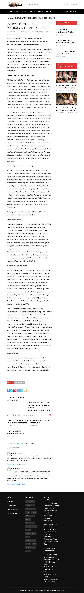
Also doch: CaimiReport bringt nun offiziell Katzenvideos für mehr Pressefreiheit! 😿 (66, 110)
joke (27, 515)
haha (27, 512)
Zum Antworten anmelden (16, 464)
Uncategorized (39, 31)
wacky (28, 544)
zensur (28, 551)
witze (33, 547)
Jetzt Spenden (65, 11)
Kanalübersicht (51, 11)
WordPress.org (12, 513)
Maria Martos (15, 469)
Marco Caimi (11, 31)
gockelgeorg (31, 508)
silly (27, 536)
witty (34, 544)
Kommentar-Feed (12, 509)
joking (28, 519)
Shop (24, 11)
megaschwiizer (31, 526)
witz (27, 547)
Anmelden (10, 501)
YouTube (32, 11)
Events (17, 11)
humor (33, 512)
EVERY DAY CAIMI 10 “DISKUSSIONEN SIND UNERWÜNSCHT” (14, 433)
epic (33, 505)
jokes (33, 515)
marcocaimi (30, 522)
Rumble (40, 11)
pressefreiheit (31, 533)
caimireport (30, 501)
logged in (19, 443)
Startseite (10, 18)
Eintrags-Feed (11, 505)
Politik (28, 529)
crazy (28, 505)
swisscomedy (30, 540)
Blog (10, 11)
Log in (73, 11)
